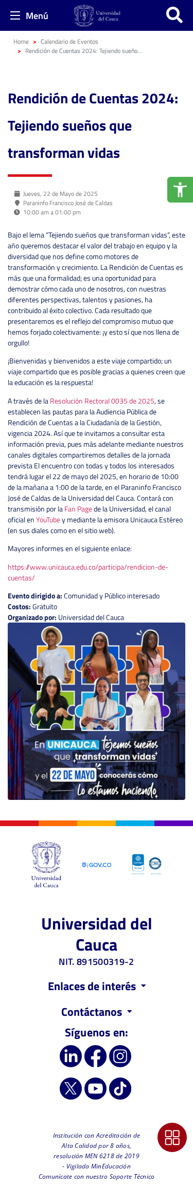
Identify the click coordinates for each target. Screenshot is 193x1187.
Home (21, 41)
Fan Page (78, 508)
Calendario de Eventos (69, 41)
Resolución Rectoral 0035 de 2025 (102, 400)
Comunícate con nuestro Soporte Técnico (97, 1176)
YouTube (48, 519)
